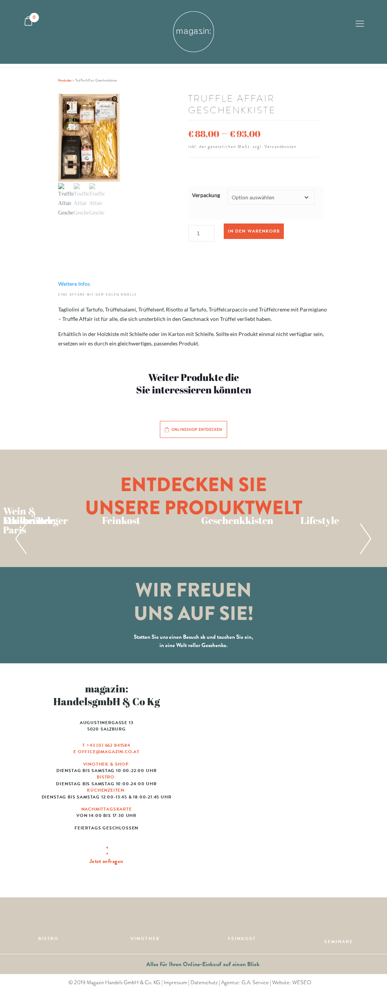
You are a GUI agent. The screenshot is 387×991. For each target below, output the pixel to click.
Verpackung (206, 195)
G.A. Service (255, 982)
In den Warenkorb (253, 231)
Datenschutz (204, 982)
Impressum (175, 982)
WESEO (301, 982)
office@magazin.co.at (108, 751)
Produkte (65, 80)
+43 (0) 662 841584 (108, 745)
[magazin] (193, 32)
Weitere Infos (74, 284)
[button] (89, 155)
